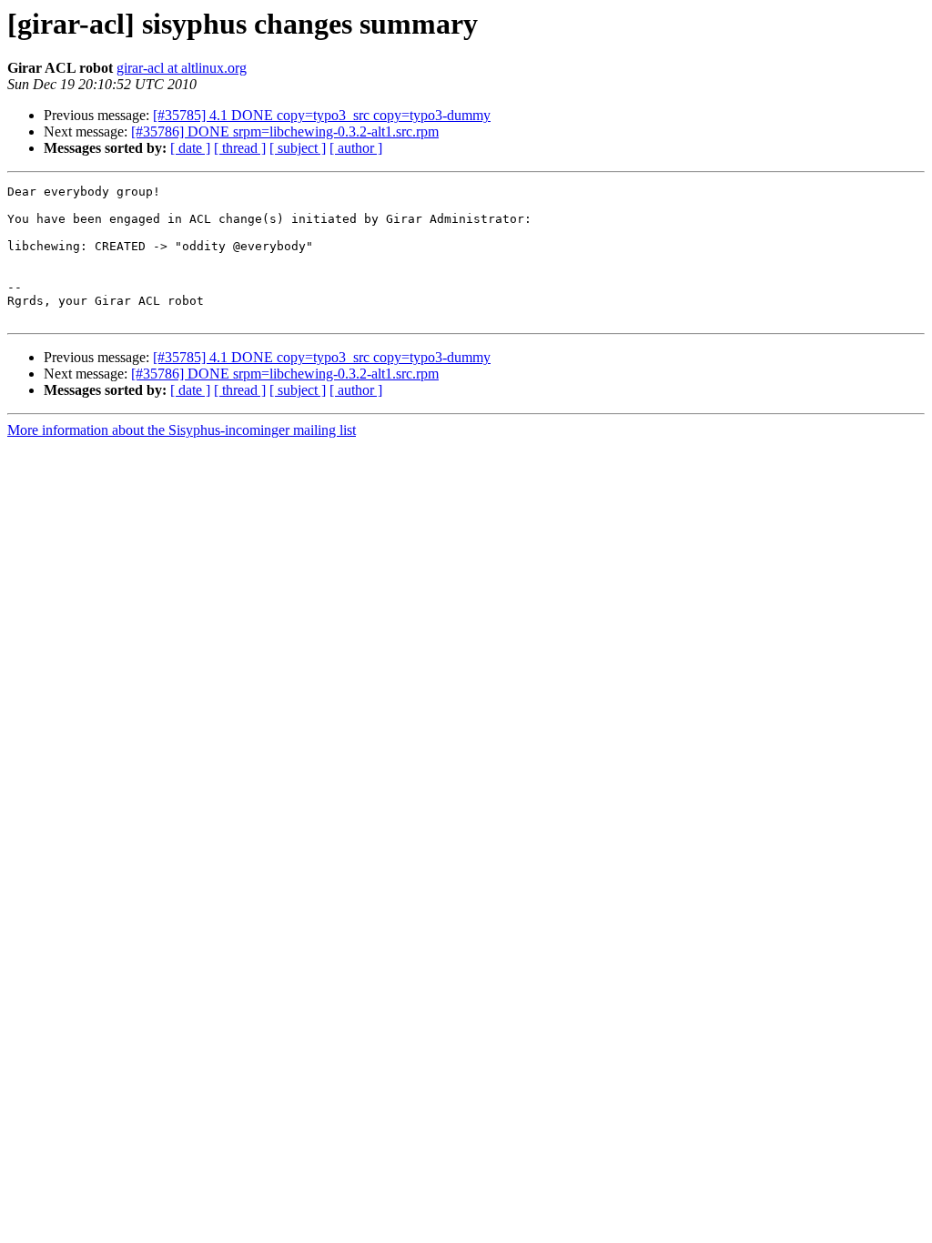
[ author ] (355, 148)
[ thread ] (240, 148)
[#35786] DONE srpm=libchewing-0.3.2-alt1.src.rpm (285, 131)
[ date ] (190, 148)
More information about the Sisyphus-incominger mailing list (181, 430)
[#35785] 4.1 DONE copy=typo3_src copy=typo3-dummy (322, 115)
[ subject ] (297, 148)
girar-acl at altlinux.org (181, 68)
